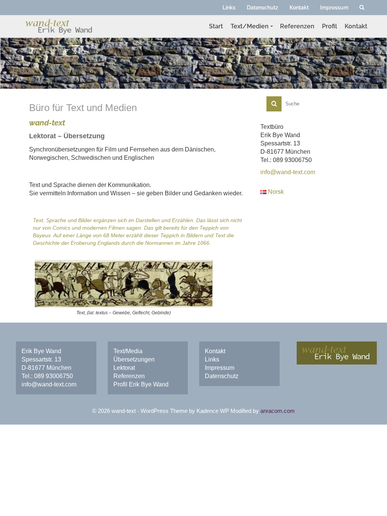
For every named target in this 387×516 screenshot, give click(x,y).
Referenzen (129, 376)
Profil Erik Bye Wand (141, 384)
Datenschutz (221, 376)
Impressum (219, 368)
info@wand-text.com (49, 384)
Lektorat (124, 368)
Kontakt (215, 351)
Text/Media (127, 351)
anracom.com (277, 411)
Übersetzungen (134, 359)
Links (212, 359)
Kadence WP (213, 411)
